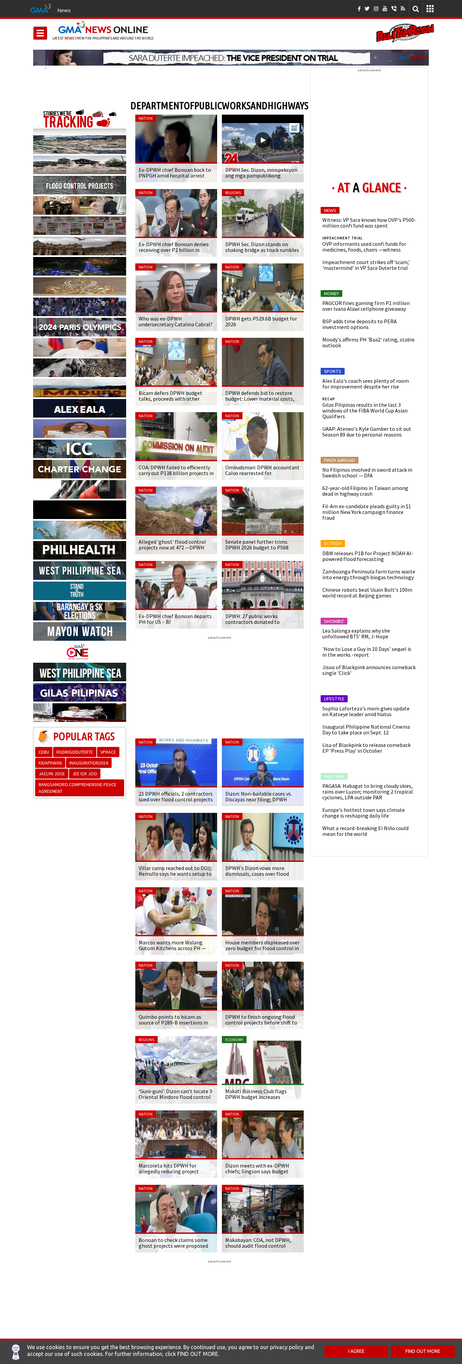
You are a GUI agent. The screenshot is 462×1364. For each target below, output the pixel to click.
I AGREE (356, 1351)
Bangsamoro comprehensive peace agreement (77, 787)
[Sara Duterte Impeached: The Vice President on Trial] (231, 57)
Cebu (44, 752)
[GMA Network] (40, 8)
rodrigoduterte (74, 752)
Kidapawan (50, 763)
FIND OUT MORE (423, 1351)
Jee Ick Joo (84, 774)
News (64, 10)
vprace (108, 752)
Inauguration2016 (88, 763)
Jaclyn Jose (52, 774)
